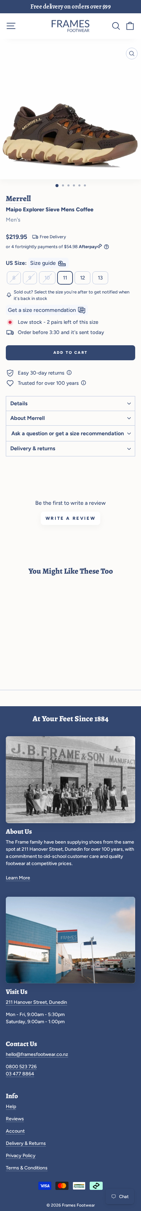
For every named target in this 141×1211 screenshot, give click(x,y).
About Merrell (27, 418)
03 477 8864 (20, 1074)
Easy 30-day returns (42, 373)
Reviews (15, 1119)
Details (18, 403)
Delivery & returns (32, 448)
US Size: (31, 263)
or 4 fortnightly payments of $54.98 (51, 246)
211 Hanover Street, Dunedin (36, 1002)
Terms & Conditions (27, 1168)
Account (15, 1131)
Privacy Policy (21, 1156)
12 (82, 278)
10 (47, 278)
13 (100, 278)
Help (11, 1106)
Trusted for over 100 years (49, 383)
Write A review (70, 518)
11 (65, 278)
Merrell (18, 198)
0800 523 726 (21, 1067)
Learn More (18, 878)
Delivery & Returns (26, 1143)
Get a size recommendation (42, 310)
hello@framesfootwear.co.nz (37, 1054)
